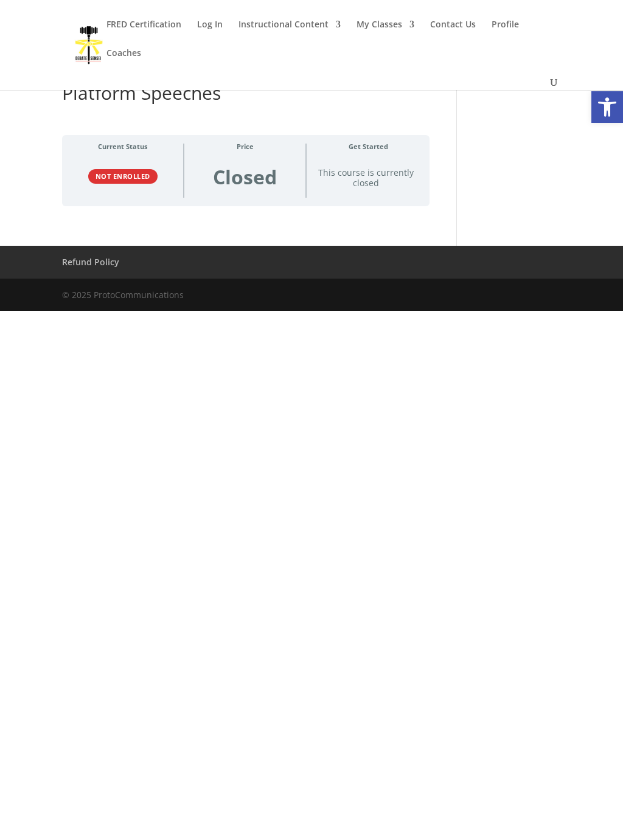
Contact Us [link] (453, 25)
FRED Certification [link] (143, 25)
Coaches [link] (123, 53)
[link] (607, 107)
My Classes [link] (379, 25)
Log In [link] (210, 25)
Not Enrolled (123, 176)
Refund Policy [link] (90, 262)
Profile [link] (505, 25)
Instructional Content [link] (283, 25)
